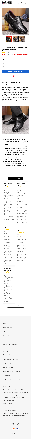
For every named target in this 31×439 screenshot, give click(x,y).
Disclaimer (6, 375)
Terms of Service (8, 367)
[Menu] (28, 3)
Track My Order (7, 327)
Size (3, 63)
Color (3, 57)
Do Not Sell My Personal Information (14, 380)
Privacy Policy (7, 363)
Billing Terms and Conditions (11, 371)
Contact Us (6, 336)
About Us (6, 340)
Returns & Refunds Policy (10, 359)
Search (5, 323)
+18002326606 (11, 410)
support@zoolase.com (13, 407)
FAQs (4, 332)
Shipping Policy (7, 355)
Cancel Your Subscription (10, 344)
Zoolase (17, 433)
